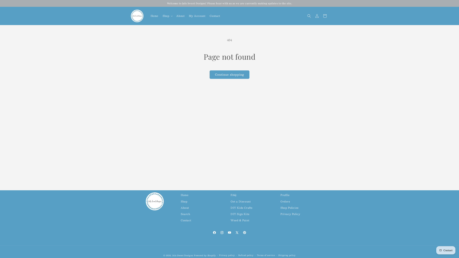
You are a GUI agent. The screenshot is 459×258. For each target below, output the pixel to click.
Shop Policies (289, 208)
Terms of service (266, 255)
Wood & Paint (240, 220)
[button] (167, 16)
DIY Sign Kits (240, 214)
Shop (184, 201)
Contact (186, 220)
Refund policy (246, 255)
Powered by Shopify (205, 255)
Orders (285, 201)
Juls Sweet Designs (182, 255)
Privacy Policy (290, 214)
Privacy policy (227, 255)
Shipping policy (287, 255)
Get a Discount (241, 201)
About (185, 208)
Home (184, 195)
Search (185, 214)
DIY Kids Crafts (241, 208)
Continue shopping (229, 74)
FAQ (233, 195)
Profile (285, 195)
